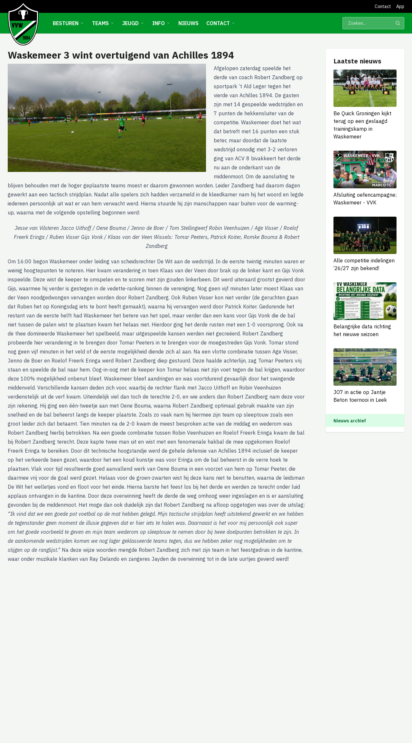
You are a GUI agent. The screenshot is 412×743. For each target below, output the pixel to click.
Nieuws (188, 23)
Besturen (66, 23)
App (400, 6)
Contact (383, 6)
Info (158, 23)
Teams (100, 23)
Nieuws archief (349, 421)
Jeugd (130, 23)
